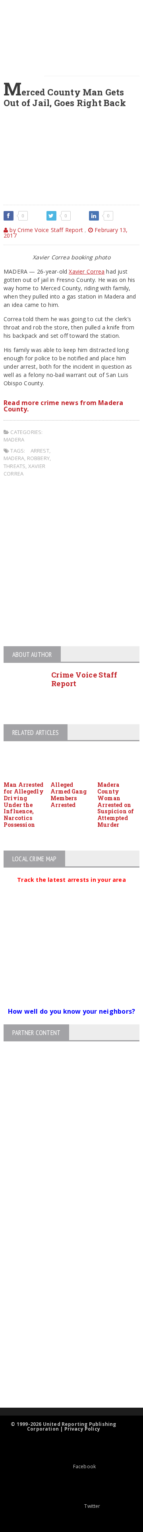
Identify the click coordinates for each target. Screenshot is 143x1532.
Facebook (84, 1466)
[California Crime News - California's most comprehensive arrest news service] (64, 1317)
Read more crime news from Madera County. (64, 405)
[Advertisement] (71, 563)
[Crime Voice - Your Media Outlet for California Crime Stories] (65, 1376)
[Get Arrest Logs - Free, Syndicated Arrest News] (64, 1291)
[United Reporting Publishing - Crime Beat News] (65, 1224)
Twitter (92, 1506)
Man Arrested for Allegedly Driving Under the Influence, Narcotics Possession (24, 804)
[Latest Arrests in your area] (71, 889)
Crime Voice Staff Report (84, 679)
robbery (38, 458)
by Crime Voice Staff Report (45, 230)
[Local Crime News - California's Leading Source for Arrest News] (65, 1258)
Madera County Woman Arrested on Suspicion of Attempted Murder (115, 804)
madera (14, 458)
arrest (40, 450)
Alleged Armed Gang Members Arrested (68, 794)
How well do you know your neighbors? (71, 1011)
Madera (14, 439)
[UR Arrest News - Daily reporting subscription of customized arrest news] (64, 1343)
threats (14, 466)
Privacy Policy (82, 1428)
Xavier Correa (86, 271)
